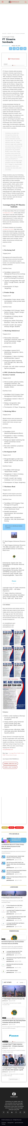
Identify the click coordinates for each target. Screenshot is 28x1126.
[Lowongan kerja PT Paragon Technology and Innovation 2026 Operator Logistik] (14, 1060)
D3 (12, 33)
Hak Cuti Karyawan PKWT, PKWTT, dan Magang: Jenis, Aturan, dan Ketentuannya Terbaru (16, 864)
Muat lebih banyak (13, 1079)
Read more (6, 550)
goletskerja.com (6, 45)
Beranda (4, 33)
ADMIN (3, 895)
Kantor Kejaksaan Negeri (12, 970)
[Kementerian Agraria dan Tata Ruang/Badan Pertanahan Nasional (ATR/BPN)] (14, 557)
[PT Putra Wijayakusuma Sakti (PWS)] (3, 906)
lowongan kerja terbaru (8, 212)
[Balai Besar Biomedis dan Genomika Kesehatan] (3, 964)
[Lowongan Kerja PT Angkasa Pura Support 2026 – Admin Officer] (3, 911)
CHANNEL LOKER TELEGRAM (10, 767)
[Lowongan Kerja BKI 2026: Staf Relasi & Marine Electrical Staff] (3, 923)
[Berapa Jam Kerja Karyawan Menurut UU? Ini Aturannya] (3, 877)
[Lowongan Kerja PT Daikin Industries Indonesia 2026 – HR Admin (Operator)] (14, 582)
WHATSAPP (10, 763)
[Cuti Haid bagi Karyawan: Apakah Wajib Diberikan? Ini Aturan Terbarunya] (3, 856)
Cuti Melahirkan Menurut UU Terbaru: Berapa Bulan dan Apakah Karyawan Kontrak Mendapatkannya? (13, 846)
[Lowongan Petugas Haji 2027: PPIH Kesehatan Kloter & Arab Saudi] (3, 952)
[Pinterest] (16, 1112)
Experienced (5, 1041)
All (17, 982)
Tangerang (19, 827)
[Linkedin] (24, 48)
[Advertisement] (14, 18)
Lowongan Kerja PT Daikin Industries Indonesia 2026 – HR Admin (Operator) (14, 589)
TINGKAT (9, 33)
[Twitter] (21, 48)
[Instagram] (7, 1112)
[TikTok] (20, 1112)
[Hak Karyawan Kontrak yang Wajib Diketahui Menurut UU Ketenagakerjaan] (3, 871)
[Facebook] (10, 48)
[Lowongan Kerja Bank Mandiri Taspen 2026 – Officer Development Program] (3, 917)
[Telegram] (17, 48)
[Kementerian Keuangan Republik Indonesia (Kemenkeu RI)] (3, 958)
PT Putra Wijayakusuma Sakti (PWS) (14, 905)
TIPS (3, 841)
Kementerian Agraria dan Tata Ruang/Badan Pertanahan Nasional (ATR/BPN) (13, 564)
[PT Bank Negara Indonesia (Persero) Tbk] (14, 536)
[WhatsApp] (14, 48)
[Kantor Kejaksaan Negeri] (3, 971)
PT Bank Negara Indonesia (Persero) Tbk (14, 542)
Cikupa (11, 827)
